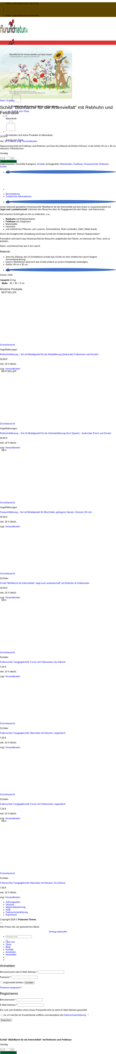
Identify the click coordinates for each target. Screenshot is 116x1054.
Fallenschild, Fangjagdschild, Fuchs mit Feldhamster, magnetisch (33, 804)
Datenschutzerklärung (17, 912)
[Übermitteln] (7, 940)
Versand (10, 904)
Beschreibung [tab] (13, 194)
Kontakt (9, 949)
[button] (6, 116)
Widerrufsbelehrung (15, 907)
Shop (8, 944)
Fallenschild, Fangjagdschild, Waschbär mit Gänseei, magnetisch (32, 733)
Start (2, 100)
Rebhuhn (104, 164)
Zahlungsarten (13, 902)
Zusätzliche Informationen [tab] (19, 196)
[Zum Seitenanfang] (1, 922)
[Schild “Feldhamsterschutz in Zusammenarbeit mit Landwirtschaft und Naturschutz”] (13, 131)
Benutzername (8, 999)
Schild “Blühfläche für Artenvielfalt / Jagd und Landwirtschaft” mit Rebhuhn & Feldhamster (44, 583)
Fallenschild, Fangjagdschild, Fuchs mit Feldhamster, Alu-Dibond (32, 662)
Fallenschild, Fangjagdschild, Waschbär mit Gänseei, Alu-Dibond (32, 883)
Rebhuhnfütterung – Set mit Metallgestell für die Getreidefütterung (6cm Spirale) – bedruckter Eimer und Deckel (55, 433)
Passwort (5, 977)
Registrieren (6, 1020)
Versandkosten (29, 141)
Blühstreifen (66, 164)
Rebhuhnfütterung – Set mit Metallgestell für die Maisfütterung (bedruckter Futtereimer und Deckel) (49, 354)
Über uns (10, 942)
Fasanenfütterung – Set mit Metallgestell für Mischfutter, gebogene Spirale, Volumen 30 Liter (46, 512)
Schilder (10, 100)
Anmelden (29, 983)
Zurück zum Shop (20, 111)
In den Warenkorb (8, 161)
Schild (3, 166)
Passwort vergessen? (11, 987)
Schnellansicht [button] (7, 345)
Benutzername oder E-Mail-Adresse (18, 972)
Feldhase (78, 164)
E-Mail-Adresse (8, 1005)
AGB (8, 909)
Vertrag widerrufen (58, 931)
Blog (8, 947)
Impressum (11, 915)
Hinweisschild (91, 164)
